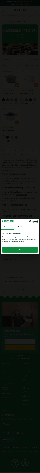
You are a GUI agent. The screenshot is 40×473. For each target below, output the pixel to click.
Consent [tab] (7, 227)
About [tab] (33, 227)
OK (20, 250)
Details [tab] (20, 227)
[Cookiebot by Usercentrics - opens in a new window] (29, 221)
